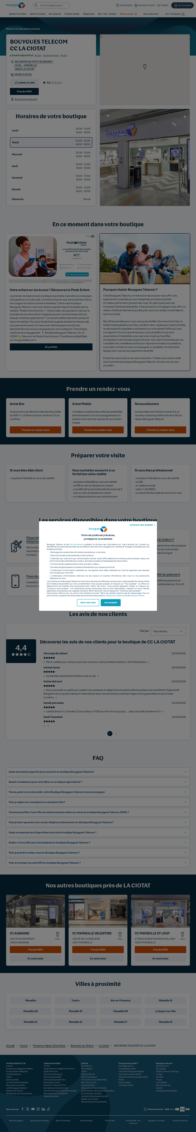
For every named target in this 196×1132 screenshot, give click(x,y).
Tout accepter (110, 602)
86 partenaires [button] (76, 544)
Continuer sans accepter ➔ (142, 525)
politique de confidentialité (117, 596)
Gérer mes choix (88, 602)
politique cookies (137, 596)
